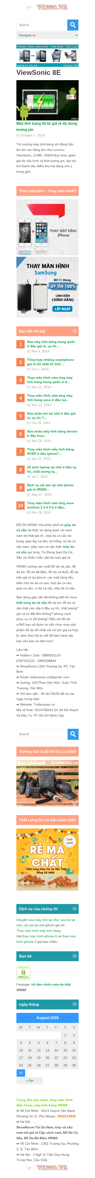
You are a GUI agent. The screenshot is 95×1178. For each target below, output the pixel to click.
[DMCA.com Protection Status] (23, 979)
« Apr (30, 1080)
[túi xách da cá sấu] (47, 805)
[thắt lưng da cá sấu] (47, 889)
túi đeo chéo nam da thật (51, 984)
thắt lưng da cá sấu (31, 603)
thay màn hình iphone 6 (39, 936)
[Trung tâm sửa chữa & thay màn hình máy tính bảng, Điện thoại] (47, 6)
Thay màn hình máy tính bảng (38, 930)
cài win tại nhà (34, 925)
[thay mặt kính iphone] (47, 254)
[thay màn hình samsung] (47, 316)
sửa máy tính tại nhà (44, 920)
